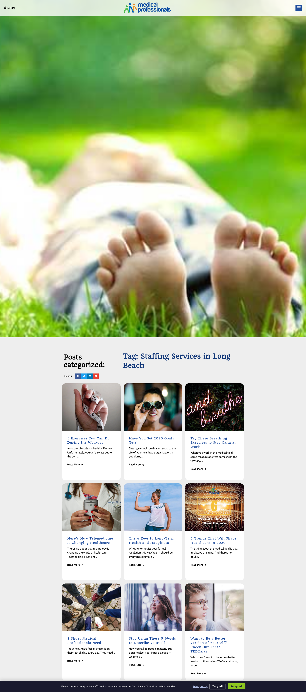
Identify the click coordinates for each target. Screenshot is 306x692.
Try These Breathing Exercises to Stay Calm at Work (213, 442)
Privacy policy (200, 686)
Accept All (236, 686)
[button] (78, 376)
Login (11, 8)
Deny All (217, 686)
